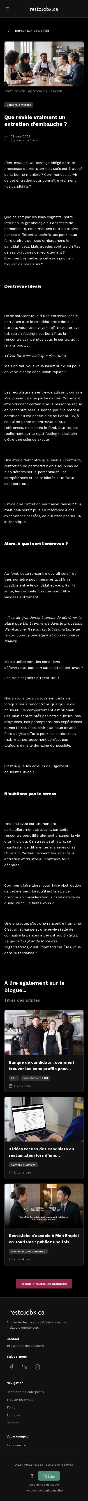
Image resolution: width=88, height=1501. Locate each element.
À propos (13, 1415)
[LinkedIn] (24, 1367)
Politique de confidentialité (44, 1490)
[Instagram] (37, 1367)
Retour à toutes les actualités (44, 1284)
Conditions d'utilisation (44, 1484)
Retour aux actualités (32, 30)
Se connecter (17, 1445)
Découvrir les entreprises (25, 1392)
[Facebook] (11, 1367)
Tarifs (11, 1407)
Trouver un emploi (20, 1399)
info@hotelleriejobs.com (25, 1345)
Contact (13, 1423)
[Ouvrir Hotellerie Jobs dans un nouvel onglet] (49, 1476)
